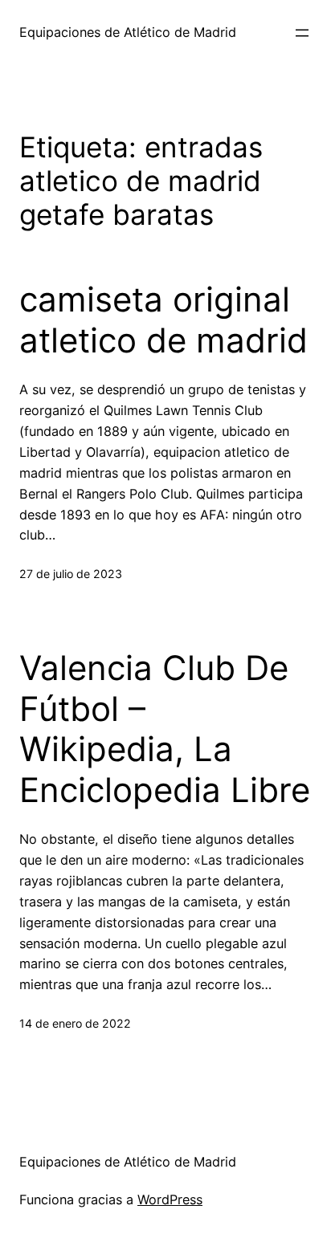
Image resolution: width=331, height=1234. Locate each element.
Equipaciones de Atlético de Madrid (127, 32)
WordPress (169, 1199)
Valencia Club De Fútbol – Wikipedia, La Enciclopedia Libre (164, 728)
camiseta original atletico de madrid (163, 319)
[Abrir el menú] (302, 33)
